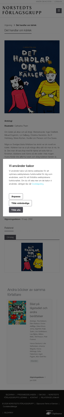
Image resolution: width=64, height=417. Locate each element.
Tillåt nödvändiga (20, 203)
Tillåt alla (16, 209)
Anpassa (15, 196)
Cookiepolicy (37, 184)
